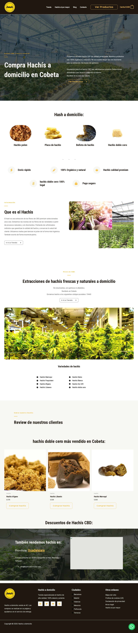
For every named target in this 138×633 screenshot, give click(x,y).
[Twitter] (46, 603)
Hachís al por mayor (112, 608)
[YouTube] (53, 603)
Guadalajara (36, 550)
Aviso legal (109, 605)
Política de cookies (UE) (114, 598)
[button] (132, 627)
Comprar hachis (17, 505)
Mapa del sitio (110, 595)
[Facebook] (40, 603)
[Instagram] (59, 603)
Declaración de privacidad (115, 601)
